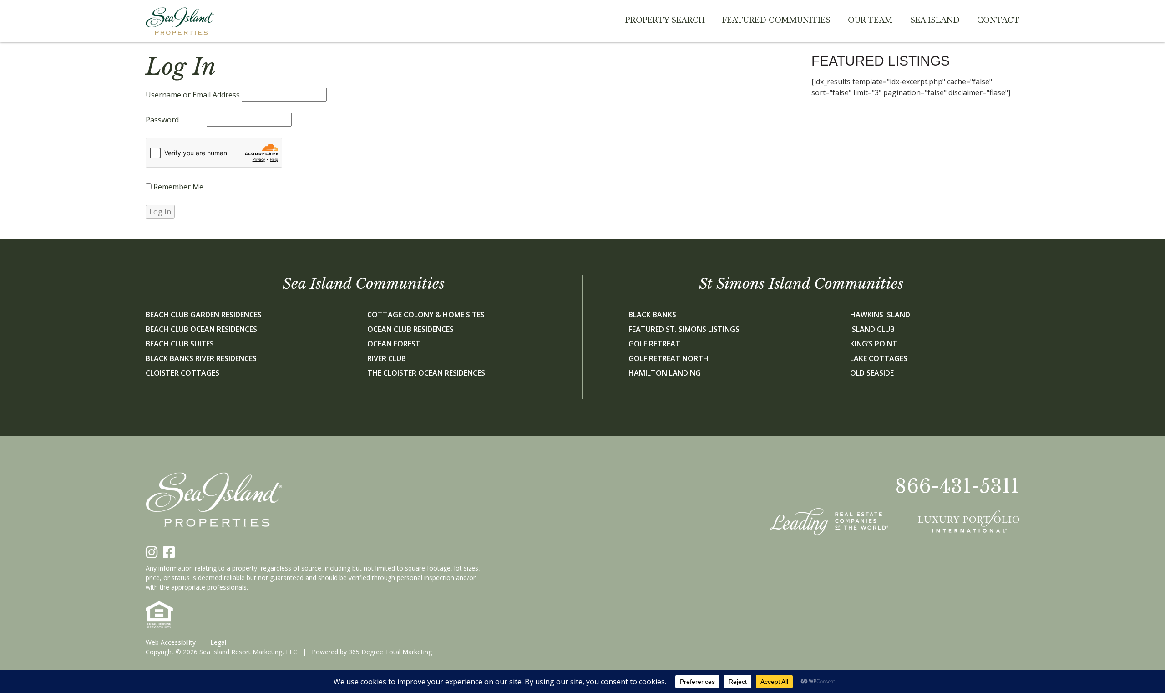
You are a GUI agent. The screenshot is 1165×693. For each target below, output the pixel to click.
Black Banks (652, 315)
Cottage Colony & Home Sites (426, 315)
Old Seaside (872, 373)
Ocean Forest (393, 344)
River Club (386, 358)
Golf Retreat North (668, 358)
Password (162, 120)
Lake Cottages (878, 358)
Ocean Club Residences (410, 329)
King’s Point (873, 344)
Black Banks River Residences (201, 358)
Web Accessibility (171, 642)
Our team (870, 20)
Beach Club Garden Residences (204, 315)
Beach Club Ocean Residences (201, 329)
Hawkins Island (880, 315)
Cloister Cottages (182, 373)
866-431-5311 (957, 486)
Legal (218, 642)
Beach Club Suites (180, 344)
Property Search (665, 20)
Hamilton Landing (664, 373)
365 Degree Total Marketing (390, 651)
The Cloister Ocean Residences (426, 373)
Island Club (872, 329)
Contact (998, 20)
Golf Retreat (654, 344)
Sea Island (935, 20)
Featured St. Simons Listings (684, 329)
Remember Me (177, 187)
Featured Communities (776, 20)
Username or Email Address (193, 95)
